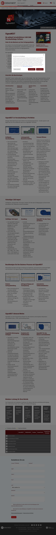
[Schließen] (43, 55)
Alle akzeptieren (40, 69)
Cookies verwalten (17, 69)
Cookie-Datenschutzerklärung (27, 66)
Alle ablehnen (31, 69)
